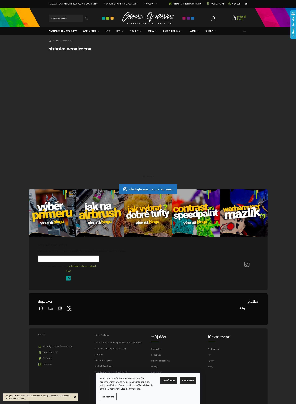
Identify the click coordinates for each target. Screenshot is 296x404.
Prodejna (148, 3)
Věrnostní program (103, 360)
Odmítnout (169, 380)
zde (138, 388)
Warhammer (213, 349)
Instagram (47, 364)
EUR (239, 3)
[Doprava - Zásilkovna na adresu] (50, 308)
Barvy (210, 366)
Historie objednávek (160, 360)
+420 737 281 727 (50, 352)
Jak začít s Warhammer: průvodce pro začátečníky (73, 3)
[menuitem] (63, 31)
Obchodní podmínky (104, 366)
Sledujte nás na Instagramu (151, 189)
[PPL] (69, 308)
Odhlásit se (156, 372)
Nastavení (108, 396)
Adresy (154, 366)
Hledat (86, 18)
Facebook (47, 358)
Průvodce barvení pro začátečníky (121, 3)
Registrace (156, 355)
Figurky (211, 360)
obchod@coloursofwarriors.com (58, 346)
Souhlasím (188, 380)
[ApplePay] (242, 308)
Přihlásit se (69, 279)
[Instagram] (247, 264)
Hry (209, 355)
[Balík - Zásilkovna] (41, 308)
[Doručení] (60, 308)
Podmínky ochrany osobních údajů (110, 372)
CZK (234, 3)
